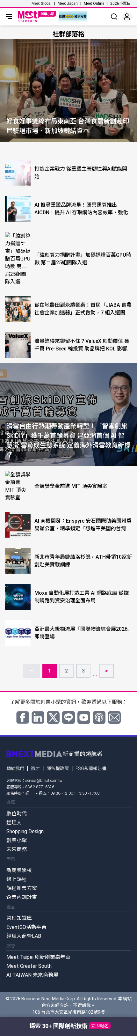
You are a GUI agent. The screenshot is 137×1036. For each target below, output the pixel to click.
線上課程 (16, 879)
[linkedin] (38, 717)
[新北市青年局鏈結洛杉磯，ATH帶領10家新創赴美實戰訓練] (18, 561)
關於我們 (15, 768)
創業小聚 (16, 840)
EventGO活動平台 (26, 927)
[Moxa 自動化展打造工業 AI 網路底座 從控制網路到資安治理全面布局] (18, 597)
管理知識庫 (19, 918)
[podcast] (99, 717)
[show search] (114, 16)
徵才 (35, 768)
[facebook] (22, 717)
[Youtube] (83, 717)
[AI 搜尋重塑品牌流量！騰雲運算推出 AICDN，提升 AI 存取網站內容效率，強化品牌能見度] (18, 209)
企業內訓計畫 (21, 897)
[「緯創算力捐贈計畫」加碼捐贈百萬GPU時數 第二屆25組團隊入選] (18, 259)
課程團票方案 (21, 888)
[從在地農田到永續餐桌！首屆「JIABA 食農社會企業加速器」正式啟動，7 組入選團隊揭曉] (18, 309)
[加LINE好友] (68, 717)
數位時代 (16, 814)
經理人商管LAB (23, 936)
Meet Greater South (29, 966)
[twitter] (53, 717)
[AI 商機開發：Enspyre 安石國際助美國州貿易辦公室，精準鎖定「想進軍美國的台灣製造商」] (18, 525)
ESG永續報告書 (91, 768)
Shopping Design (25, 831)
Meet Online (94, 3)
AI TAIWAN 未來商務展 (32, 975)
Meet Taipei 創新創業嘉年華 (38, 957)
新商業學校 (19, 870)
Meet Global (42, 3)
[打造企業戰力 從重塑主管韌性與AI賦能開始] (18, 173)
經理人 (14, 822)
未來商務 (16, 849)
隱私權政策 (58, 768)
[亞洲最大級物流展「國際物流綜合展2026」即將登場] (18, 633)
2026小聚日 (120, 3)
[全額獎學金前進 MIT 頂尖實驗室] (18, 486)
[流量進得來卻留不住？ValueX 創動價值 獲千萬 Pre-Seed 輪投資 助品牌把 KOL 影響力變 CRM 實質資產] (18, 345)
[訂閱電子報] (114, 717)
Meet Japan (68, 3)
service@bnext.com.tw (43, 780)
